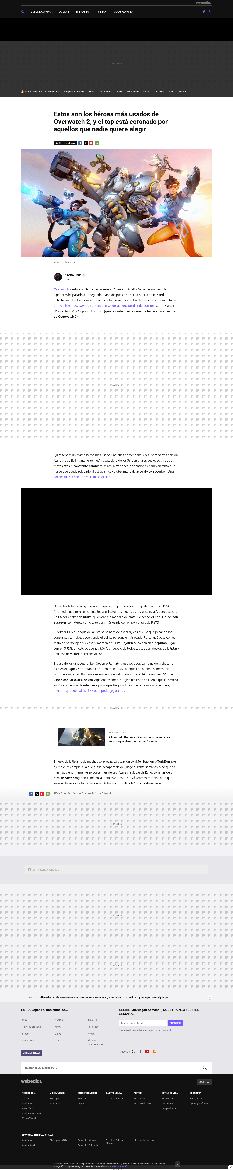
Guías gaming (123, 11)
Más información (120, 1166)
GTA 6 (146, 91)
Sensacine (83, 1098)
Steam (102, 11)
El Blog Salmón (197, 1098)
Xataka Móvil (28, 1103)
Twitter (210, 12)
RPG (24, 1019)
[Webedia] (204, 3)
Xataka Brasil (28, 1145)
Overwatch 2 (62, 289)
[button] (75, 275)
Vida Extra (55, 1103)
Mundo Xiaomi (29, 1118)
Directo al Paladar (114, 1098)
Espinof (81, 1103)
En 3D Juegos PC (117, 733)
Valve (58, 1033)
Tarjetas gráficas (31, 1026)
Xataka (25, 1098)
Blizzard (106, 793)
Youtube (147, 1051)
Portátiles (93, 1026)
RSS (154, 1051)
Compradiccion (169, 1108)
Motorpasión (140, 1098)
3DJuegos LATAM (58, 1140)
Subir (202, 1082)
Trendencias (168, 1098)
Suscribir (175, 1023)
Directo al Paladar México (114, 1141)
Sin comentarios (67, 143)
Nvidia (91, 1033)
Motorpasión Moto (142, 1103)
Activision (159, 91)
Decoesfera (167, 1103)
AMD (57, 1040)
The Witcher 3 (105, 91)
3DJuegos (55, 1098)
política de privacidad (160, 1030)
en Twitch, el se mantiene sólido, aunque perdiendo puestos (104, 305)
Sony (119, 91)
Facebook (204, 12)
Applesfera (27, 1108)
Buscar (205, 1068)
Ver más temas (31, 1053)
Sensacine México (87, 1140)
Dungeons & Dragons (73, 91)
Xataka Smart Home (31, 1113)
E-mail (97, 143)
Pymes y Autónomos (200, 1103)
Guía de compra (41, 11)
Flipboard (91, 143)
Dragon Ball (53, 91)
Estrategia (83, 11)
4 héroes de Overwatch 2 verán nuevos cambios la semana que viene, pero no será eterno (140, 739)
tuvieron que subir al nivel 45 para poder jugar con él (90, 691)
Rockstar (182, 91)
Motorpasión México (144, 1140)
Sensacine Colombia (88, 1145)
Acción (64, 11)
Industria (92, 1019)
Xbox (91, 91)
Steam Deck (29, 1040)
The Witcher (133, 91)
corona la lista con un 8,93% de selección (82, 477)
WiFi (171, 91)
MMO (58, 1026)
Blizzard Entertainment (96, 1042)
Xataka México (29, 1140)
